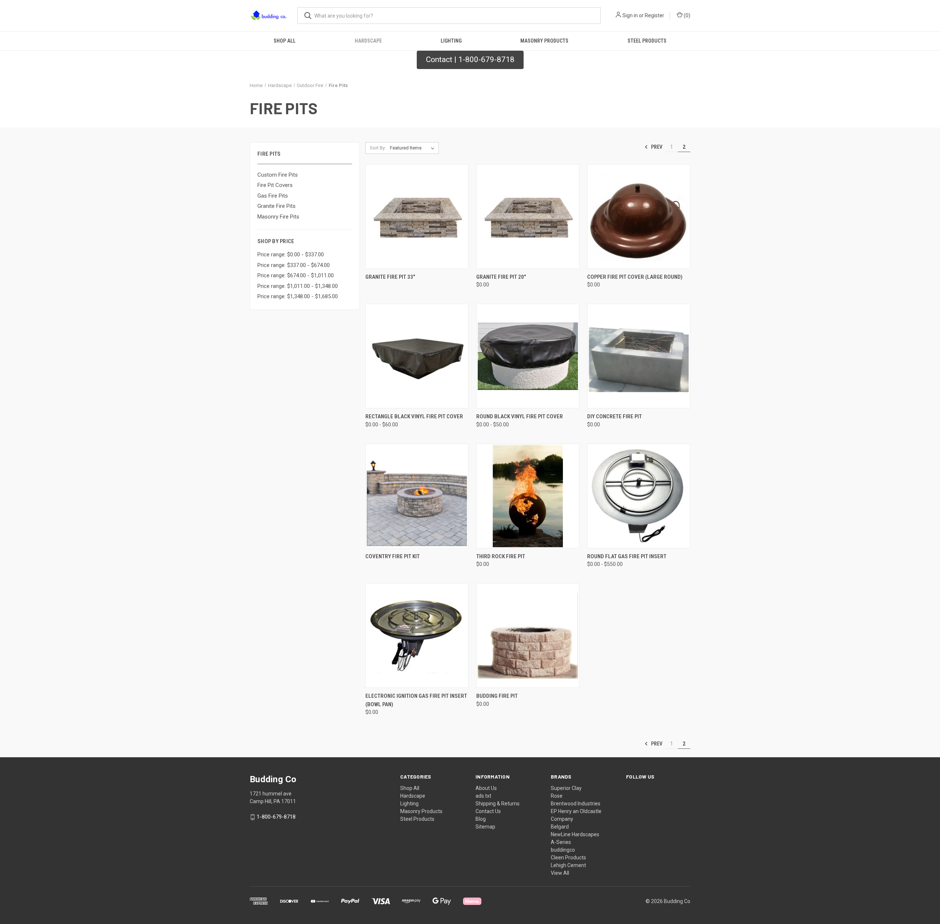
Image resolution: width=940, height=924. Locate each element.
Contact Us (488, 811)
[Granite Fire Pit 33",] (417, 216)
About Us (486, 788)
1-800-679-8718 (276, 816)
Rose (557, 796)
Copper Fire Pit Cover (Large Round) (635, 277)
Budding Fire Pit (497, 696)
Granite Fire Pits (276, 206)
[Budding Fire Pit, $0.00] (528, 635)
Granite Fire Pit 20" (501, 277)
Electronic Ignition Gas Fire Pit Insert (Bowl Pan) (416, 700)
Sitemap (485, 827)
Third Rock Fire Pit (500, 556)
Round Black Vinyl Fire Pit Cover (519, 416)
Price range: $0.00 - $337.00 (290, 254)
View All (560, 873)
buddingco (563, 850)
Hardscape (368, 41)
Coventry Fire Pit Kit (392, 556)
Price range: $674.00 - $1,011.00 (295, 275)
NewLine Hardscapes (575, 834)
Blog (481, 819)
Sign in (630, 15)
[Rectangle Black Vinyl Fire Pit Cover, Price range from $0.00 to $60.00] (417, 356)
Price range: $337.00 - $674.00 (293, 265)
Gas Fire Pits (272, 195)
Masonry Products (544, 41)
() (686, 15)
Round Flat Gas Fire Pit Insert (626, 556)
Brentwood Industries (575, 803)
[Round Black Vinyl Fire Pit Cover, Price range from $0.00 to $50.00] (528, 356)
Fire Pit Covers (275, 185)
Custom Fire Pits (277, 175)
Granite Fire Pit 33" (390, 277)
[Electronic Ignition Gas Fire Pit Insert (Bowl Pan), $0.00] (417, 635)
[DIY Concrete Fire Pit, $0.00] (639, 356)
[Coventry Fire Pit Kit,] (417, 496)
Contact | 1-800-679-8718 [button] (470, 59)
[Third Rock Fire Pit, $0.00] (528, 496)
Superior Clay (566, 788)
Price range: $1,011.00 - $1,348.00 (297, 286)
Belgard (560, 827)
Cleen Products (568, 857)
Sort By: (378, 148)
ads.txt (483, 796)
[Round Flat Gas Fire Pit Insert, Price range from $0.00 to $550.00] (639, 496)
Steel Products (647, 41)
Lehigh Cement (568, 865)
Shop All (285, 41)
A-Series (561, 842)
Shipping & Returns (498, 803)
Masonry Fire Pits (278, 216)
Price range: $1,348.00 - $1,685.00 (297, 296)
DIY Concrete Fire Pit (614, 416)
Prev (656, 147)
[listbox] (413, 148)
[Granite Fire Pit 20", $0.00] (528, 216)
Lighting (451, 41)
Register (654, 15)
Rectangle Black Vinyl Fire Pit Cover (414, 416)
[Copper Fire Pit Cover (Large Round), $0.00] (639, 216)
